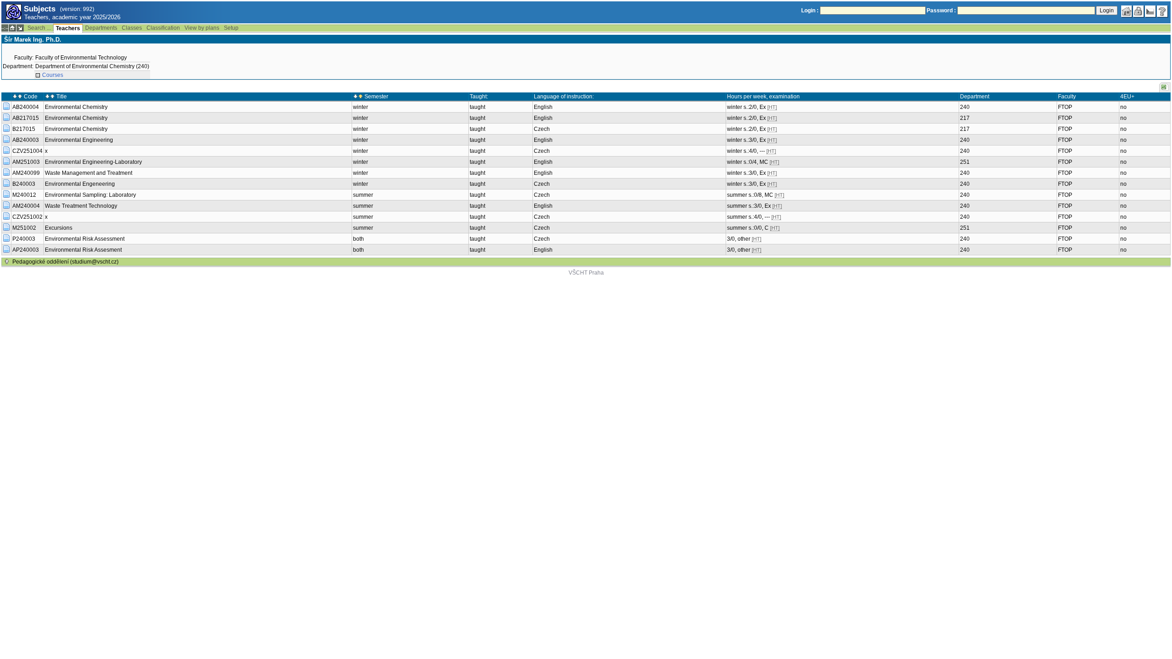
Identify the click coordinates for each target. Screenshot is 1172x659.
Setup (231, 28)
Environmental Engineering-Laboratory (93, 162)
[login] (1139, 11)
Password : (941, 10)
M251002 (24, 228)
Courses (52, 75)
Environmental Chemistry (76, 107)
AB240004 (25, 107)
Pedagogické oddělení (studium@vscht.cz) (65, 262)
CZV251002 (27, 217)
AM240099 (26, 173)
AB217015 (25, 118)
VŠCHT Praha (586, 273)
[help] (1162, 11)
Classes (132, 28)
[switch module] (20, 28)
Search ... (39, 28)
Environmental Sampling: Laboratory (90, 195)
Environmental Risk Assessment (85, 239)
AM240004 (26, 206)
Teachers (68, 28)
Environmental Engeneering (80, 184)
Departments (101, 28)
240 (965, 107)
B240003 (23, 184)
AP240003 (25, 250)
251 (965, 162)
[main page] (1127, 11)
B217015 (23, 129)
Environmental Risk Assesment (83, 250)
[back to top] (7, 261)
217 (965, 118)
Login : (810, 10)
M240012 (24, 195)
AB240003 (25, 140)
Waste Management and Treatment (88, 173)
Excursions (58, 228)
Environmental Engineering (79, 140)
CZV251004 (27, 151)
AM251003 (26, 162)
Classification (163, 28)
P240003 (23, 239)
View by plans (201, 28)
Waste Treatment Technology (81, 206)
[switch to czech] (1150, 11)
